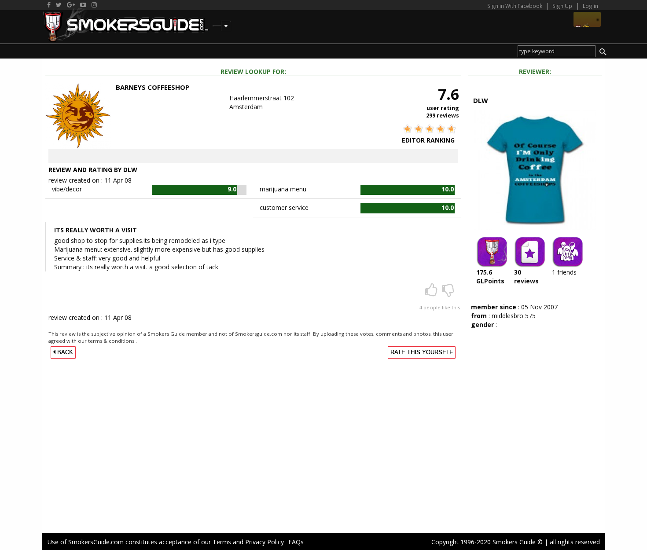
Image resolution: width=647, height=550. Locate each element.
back (64, 352)
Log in (590, 5)
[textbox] (556, 51)
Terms (222, 542)
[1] (448, 293)
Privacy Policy (264, 542)
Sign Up (562, 5)
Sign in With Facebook (515, 5)
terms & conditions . (112, 340)
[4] (432, 293)
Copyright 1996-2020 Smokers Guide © (487, 542)
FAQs (296, 542)
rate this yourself (421, 352)
